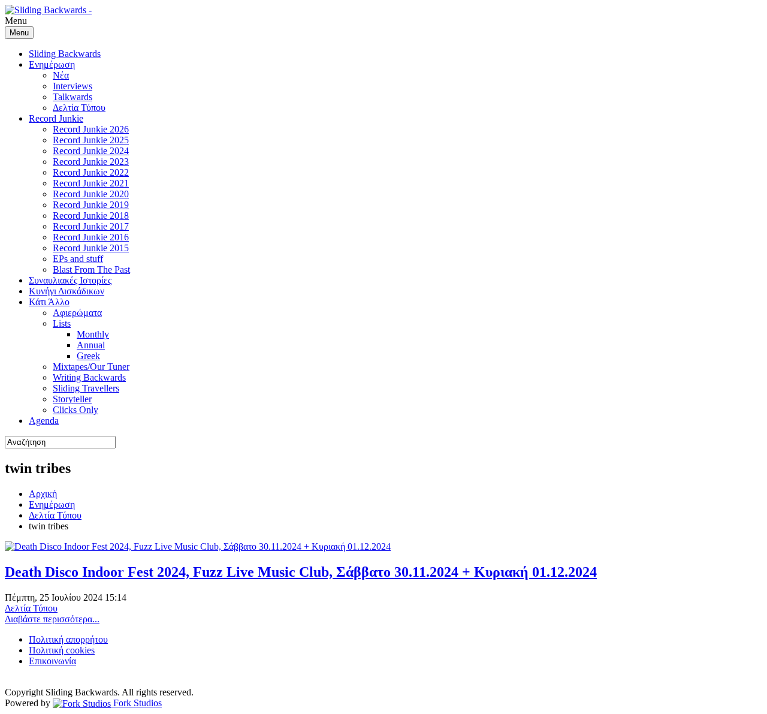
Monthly (93, 334)
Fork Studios (136, 703)
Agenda (44, 420)
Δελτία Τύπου (79, 108)
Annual (91, 345)
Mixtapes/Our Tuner (91, 366)
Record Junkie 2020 (91, 194)
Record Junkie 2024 (91, 151)
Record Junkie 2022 (91, 172)
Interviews (72, 86)
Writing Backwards (89, 377)
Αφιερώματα (77, 313)
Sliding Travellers (86, 388)
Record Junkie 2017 (91, 226)
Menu (19, 32)
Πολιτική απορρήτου (68, 639)
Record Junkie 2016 (91, 237)
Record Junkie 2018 (91, 215)
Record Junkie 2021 (91, 183)
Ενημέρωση (52, 64)
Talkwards (72, 97)
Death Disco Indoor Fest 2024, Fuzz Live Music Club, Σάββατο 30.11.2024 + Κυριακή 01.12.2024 (301, 572)
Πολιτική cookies (62, 650)
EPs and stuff (78, 259)
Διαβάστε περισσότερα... (52, 619)
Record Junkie (56, 118)
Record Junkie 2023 (91, 161)
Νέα (61, 75)
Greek (88, 356)
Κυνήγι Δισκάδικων (66, 291)
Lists (62, 323)
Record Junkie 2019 (91, 205)
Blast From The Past (91, 269)
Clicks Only (75, 410)
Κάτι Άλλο (49, 302)
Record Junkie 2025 (91, 140)
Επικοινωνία (52, 661)
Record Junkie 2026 (91, 129)
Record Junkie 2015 (91, 248)
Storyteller (72, 399)
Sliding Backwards (65, 54)
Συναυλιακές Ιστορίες (70, 280)
